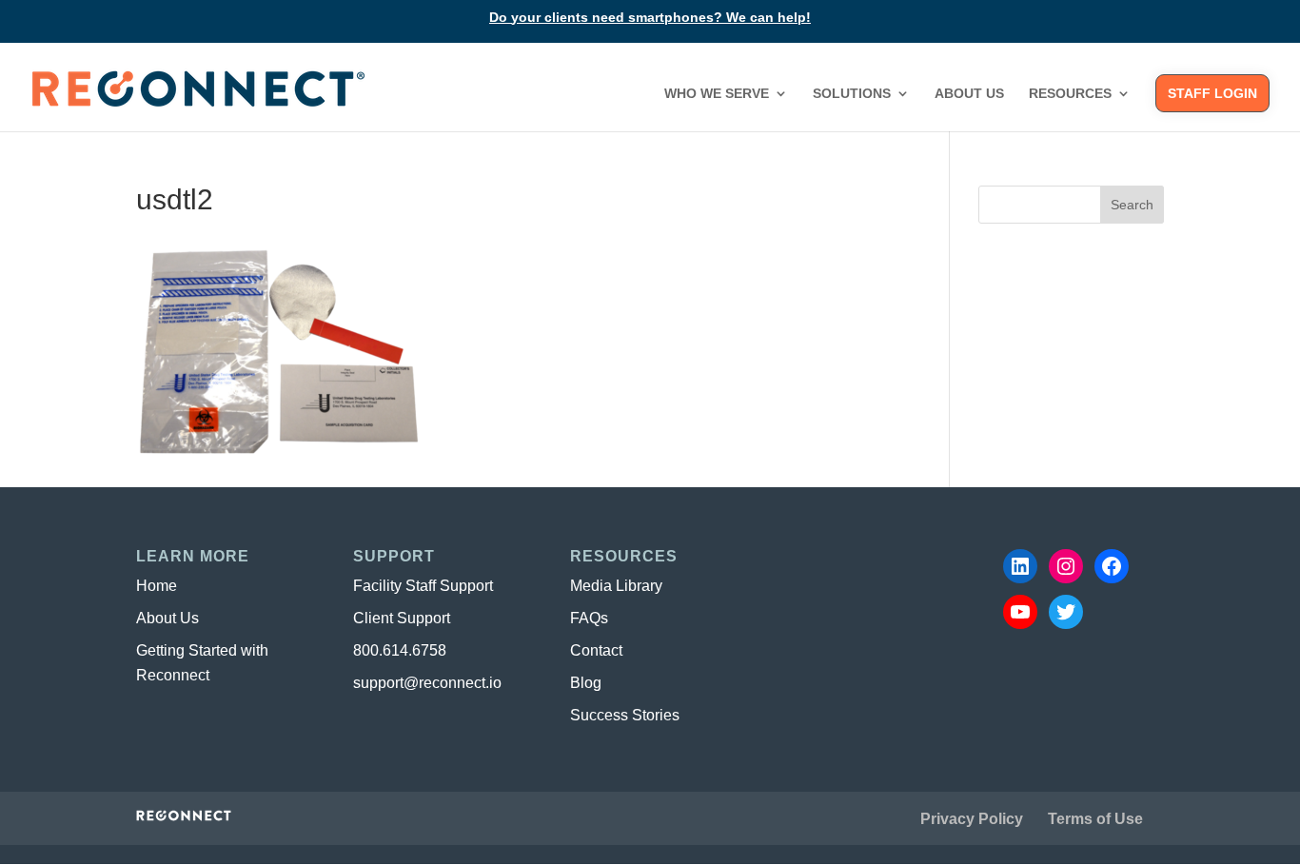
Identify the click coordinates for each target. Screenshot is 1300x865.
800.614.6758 (399, 650)
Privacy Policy (971, 819)
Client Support (401, 618)
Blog (585, 683)
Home (156, 586)
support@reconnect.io (427, 683)
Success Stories (625, 715)
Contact (596, 650)
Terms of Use (1095, 819)
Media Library (616, 586)
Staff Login (1212, 93)
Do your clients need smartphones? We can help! (650, 17)
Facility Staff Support (423, 586)
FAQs (589, 618)
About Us (969, 94)
